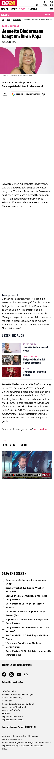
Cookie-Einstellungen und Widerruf (18, 704)
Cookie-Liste (8, 701)
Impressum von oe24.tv (12, 720)
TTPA (4, 749)
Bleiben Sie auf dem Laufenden (17, 664)
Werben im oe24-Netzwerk (14, 707)
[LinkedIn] (26, 674)
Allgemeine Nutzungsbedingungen (18, 694)
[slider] (15, 475)
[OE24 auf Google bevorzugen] (43, 94)
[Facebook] (4, 674)
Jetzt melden (40, 429)
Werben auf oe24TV (11, 710)
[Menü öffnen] (51, 9)
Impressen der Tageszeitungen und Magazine (22, 746)
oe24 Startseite (9, 691)
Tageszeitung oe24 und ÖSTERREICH (19, 727)
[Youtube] (19, 674)
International (17, 20)
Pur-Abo (6, 713)
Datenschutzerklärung (12, 697)
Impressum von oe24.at (12, 716)
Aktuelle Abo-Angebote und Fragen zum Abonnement (26, 742)
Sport (13, 9)
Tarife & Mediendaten (12, 739)
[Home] (3, 20)
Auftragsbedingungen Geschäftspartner (20, 736)
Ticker (4, 9)
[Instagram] (11, 674)
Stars (22, 9)
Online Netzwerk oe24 (12, 682)
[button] (27, 465)
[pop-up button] (44, 475)
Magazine (32, 9)
